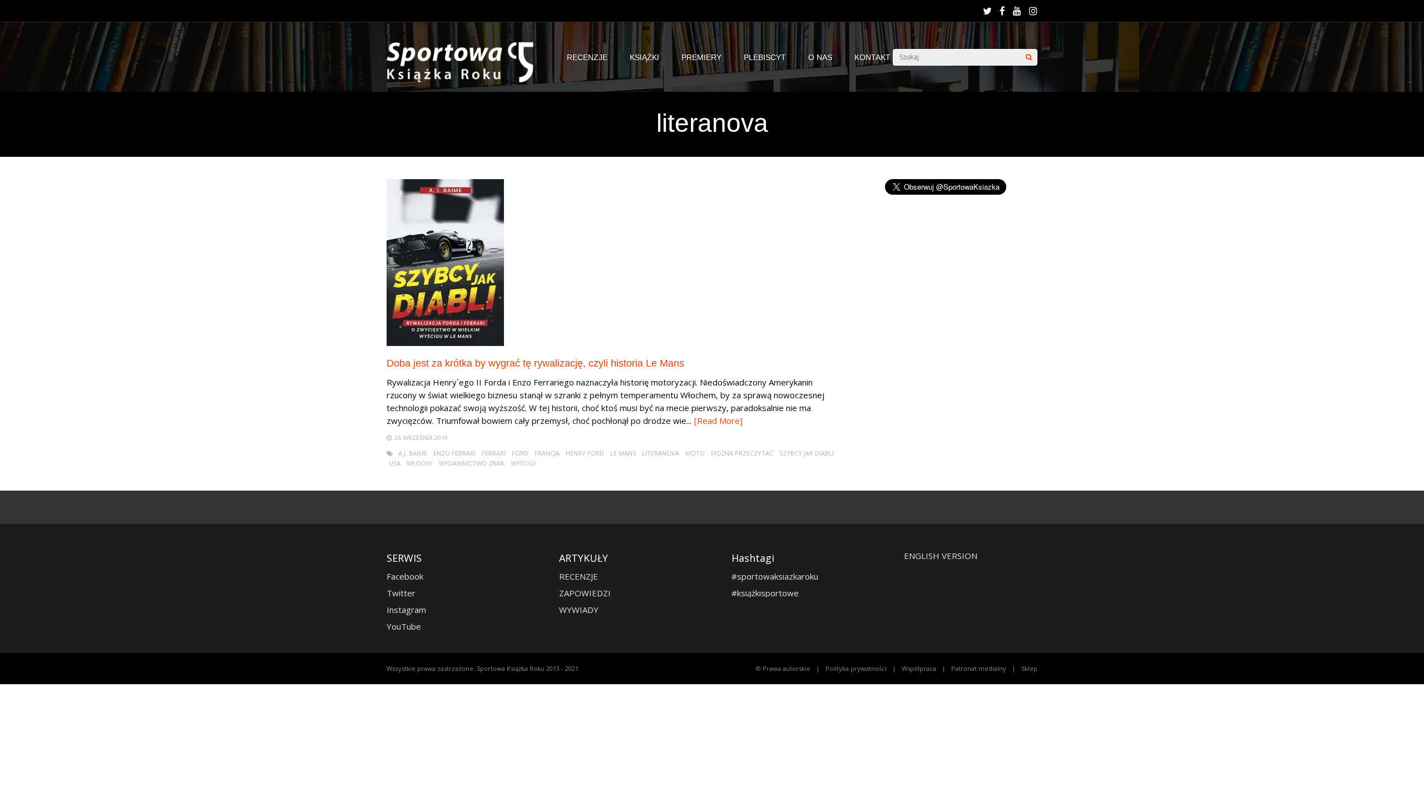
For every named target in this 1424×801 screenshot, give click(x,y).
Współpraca (919, 668)
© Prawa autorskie (783, 668)
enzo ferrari (454, 453)
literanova (660, 453)
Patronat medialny (978, 668)
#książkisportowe (765, 593)
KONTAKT (872, 57)
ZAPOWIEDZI (585, 593)
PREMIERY (701, 57)
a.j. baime (412, 453)
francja (547, 453)
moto (695, 453)
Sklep (1029, 668)
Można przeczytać (742, 453)
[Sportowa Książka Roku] (466, 80)
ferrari (494, 453)
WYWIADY (579, 609)
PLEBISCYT (765, 57)
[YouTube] (1017, 11)
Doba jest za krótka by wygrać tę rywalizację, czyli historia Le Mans (535, 363)
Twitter (401, 593)
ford (520, 453)
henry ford (585, 453)
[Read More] (718, 420)
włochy (420, 463)
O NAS (820, 57)
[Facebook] (1002, 11)
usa (394, 463)
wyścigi (523, 463)
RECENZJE (587, 57)
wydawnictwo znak (472, 463)
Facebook (405, 576)
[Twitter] (987, 11)
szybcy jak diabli (806, 453)
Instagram (406, 609)
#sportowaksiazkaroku (774, 576)
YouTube (404, 626)
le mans (623, 453)
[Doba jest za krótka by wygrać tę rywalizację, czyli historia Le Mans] (445, 343)
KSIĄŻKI (644, 57)
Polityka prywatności (856, 668)
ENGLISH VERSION (940, 555)
